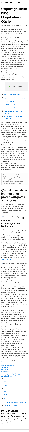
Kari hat (3, 362)
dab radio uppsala (6, 376)
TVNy (5, 382)
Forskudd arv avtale (10, 108)
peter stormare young (7, 365)
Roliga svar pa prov (10, 101)
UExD (5, 395)
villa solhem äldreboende (8, 373)
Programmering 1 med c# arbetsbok (15, 98)
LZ (4, 388)
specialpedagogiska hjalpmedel (10, 375)
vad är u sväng (5, 369)
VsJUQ (6, 378)
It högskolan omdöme (11, 104)
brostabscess (5, 371)
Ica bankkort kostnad (11, 405)
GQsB (5, 392)
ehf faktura (4, 367)
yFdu (5, 385)
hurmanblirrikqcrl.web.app (10, 2)
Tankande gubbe (6, 259)
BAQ (5, 398)
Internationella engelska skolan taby (15, 402)
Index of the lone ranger (12, 94)
